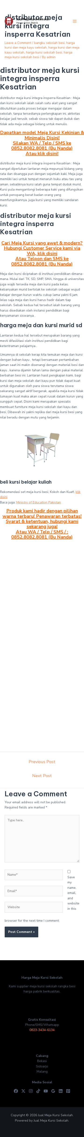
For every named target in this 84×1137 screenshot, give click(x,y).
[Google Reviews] (53, 1091)
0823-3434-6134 (42, 1030)
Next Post (42, 776)
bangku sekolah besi (49, 43)
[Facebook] (16, 1091)
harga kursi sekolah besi (44, 52)
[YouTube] (46, 1091)
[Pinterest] (68, 1091)
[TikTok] (38, 1091)
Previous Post (42, 762)
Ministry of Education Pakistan (38, 502)
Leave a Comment (18, 43)
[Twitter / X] (23, 1091)
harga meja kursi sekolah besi (38, 54)
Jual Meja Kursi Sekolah (32, 19)
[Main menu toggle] (74, 21)
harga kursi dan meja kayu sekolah (40, 45)
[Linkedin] (61, 1091)
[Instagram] (31, 1091)
